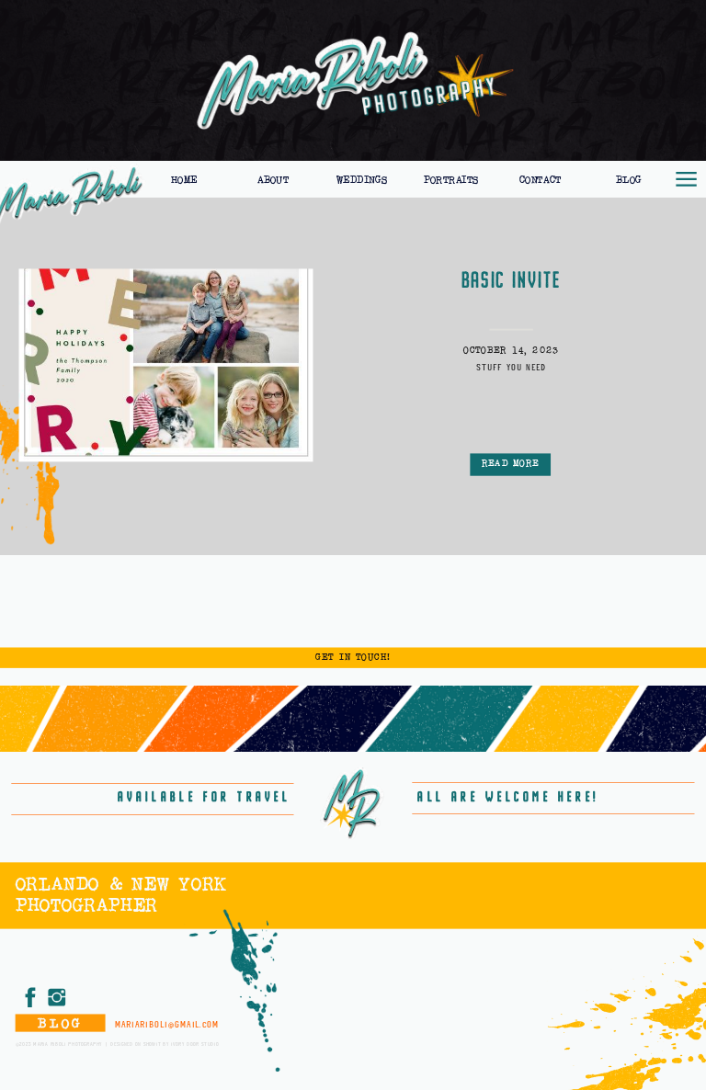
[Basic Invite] (165, 364)
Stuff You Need (511, 367)
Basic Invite (511, 280)
